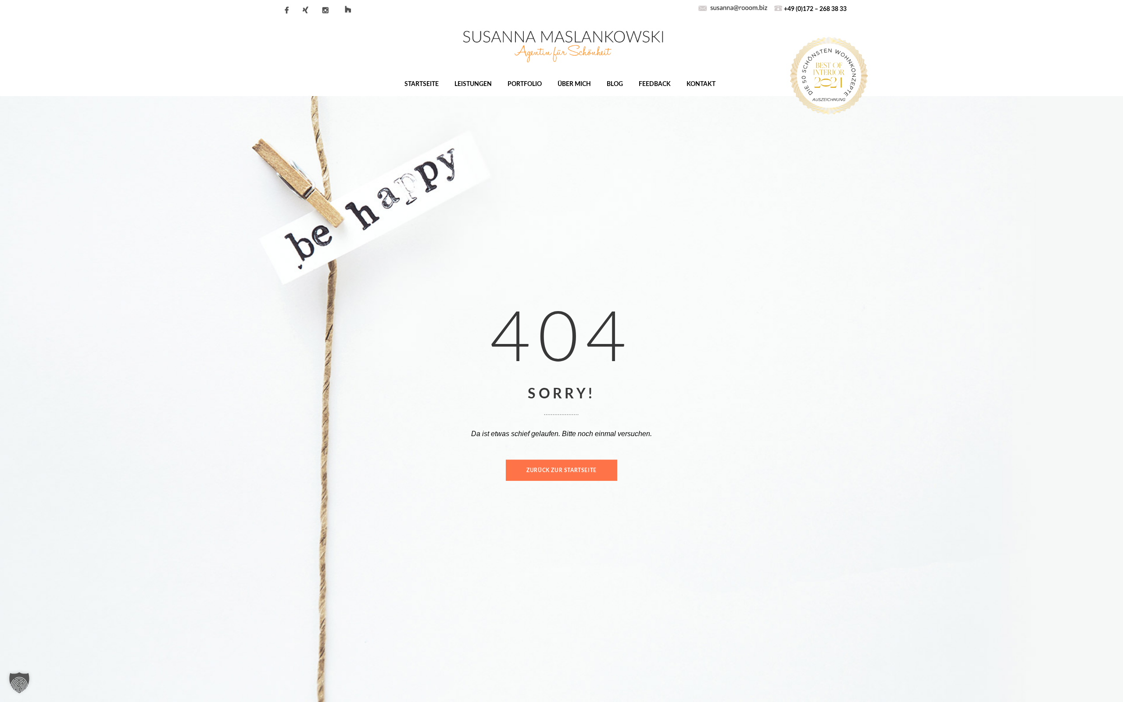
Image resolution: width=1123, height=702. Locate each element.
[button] (19, 682)
